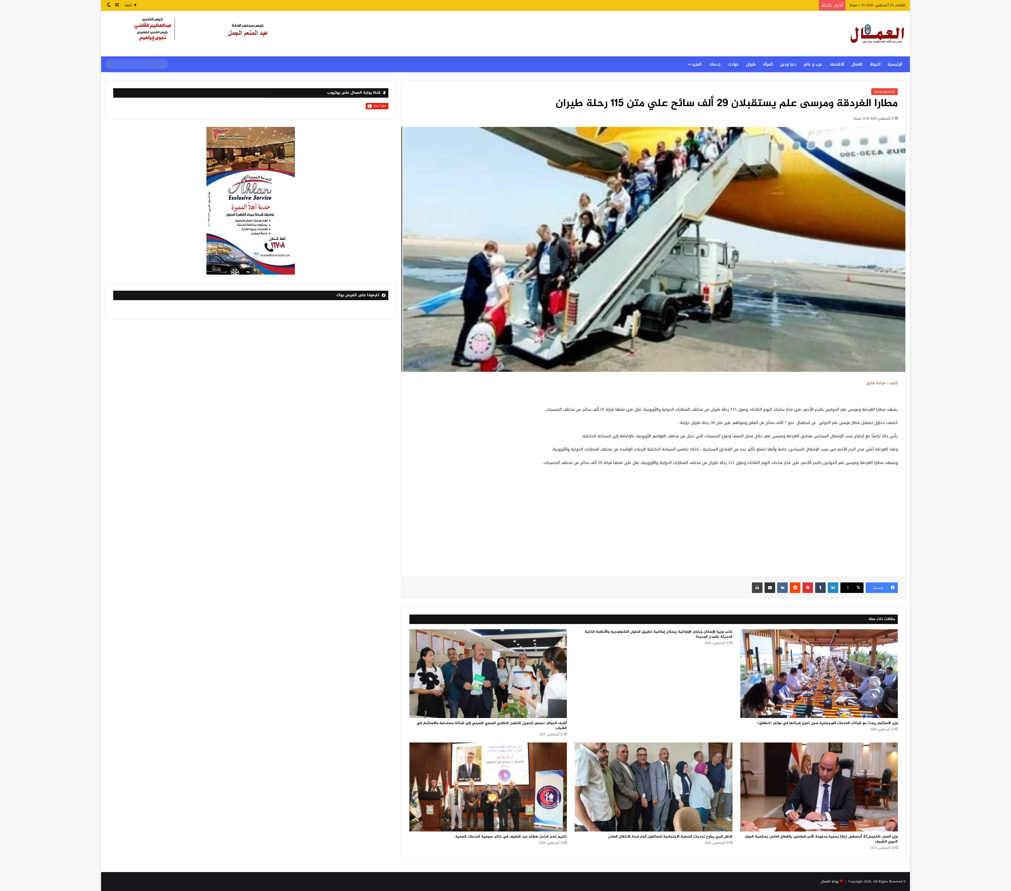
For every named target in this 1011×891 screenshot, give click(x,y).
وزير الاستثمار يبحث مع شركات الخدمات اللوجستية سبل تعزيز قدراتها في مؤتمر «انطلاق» (827, 723)
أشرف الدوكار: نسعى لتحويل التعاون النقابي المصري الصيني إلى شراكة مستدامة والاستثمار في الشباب (492, 725)
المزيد (696, 64)
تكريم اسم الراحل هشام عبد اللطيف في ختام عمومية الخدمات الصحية (511, 837)
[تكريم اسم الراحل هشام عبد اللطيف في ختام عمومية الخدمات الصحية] (488, 786)
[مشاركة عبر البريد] (770, 587)
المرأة (768, 64)
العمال (857, 64)
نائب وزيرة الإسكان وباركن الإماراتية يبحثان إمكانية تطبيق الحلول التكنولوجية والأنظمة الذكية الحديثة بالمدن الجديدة (658, 634)
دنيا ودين (788, 64)
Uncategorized (884, 91)
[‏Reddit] (795, 587)
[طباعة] (757, 587)
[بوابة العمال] (878, 33)
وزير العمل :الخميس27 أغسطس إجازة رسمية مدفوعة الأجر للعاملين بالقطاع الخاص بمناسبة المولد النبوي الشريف (821, 839)
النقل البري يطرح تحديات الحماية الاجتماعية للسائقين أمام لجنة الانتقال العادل (670, 837)
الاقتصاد (837, 64)
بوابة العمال (830, 881)
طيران (751, 64)
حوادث (733, 64)
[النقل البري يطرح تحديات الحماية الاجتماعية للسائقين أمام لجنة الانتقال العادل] (653, 786)
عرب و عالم (813, 64)
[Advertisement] (653, 524)
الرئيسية (895, 64)
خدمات (715, 64)
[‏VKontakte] (782, 587)
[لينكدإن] (833, 587)
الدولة (875, 64)
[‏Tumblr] (820, 587)
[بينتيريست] (807, 587)
